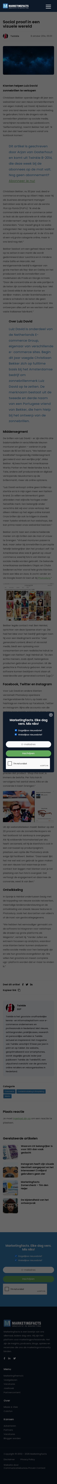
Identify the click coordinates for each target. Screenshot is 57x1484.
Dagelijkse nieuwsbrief (30, 730)
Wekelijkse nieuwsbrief (30, 734)
